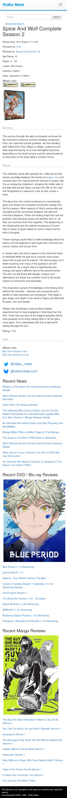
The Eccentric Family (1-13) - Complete (24, 598)
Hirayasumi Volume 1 (14, 734)
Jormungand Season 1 (15, 592)
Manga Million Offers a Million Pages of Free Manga (31, 432)
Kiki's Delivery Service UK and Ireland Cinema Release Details (32, 445)
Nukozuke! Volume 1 (14, 754)
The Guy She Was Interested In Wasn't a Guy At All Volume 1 (30, 721)
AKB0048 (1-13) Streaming (17, 609)
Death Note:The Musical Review (20, 404)
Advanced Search (14, 23)
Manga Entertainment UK (28, 51)
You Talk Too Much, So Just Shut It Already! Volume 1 (32, 728)
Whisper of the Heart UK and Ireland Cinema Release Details (32, 388)
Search (56, 16)
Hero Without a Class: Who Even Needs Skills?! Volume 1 (33, 761)
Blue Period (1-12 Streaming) (18, 567)
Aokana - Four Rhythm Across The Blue (24, 578)
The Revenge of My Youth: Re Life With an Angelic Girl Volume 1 (32, 741)
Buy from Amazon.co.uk (16, 354)
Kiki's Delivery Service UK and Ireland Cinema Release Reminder (32, 397)
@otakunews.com (23, 370)
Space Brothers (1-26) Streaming (21, 604)
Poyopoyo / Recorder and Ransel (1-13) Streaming (30, 621)
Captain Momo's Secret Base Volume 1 (24, 749)
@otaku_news (21, 363)
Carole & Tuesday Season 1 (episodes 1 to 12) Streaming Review (28, 585)
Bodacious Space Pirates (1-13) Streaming (26, 615)
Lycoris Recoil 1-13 (13, 572)
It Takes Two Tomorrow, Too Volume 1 (23, 775)
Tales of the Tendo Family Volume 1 (22, 769)
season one (52, 177)
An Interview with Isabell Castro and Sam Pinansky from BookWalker (33, 424)
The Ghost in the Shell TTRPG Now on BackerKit (29, 437)
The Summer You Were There (19, 780)
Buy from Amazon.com (15, 351)
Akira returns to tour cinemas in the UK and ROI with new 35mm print (31, 454)
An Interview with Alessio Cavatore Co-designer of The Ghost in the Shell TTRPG (32, 463)
